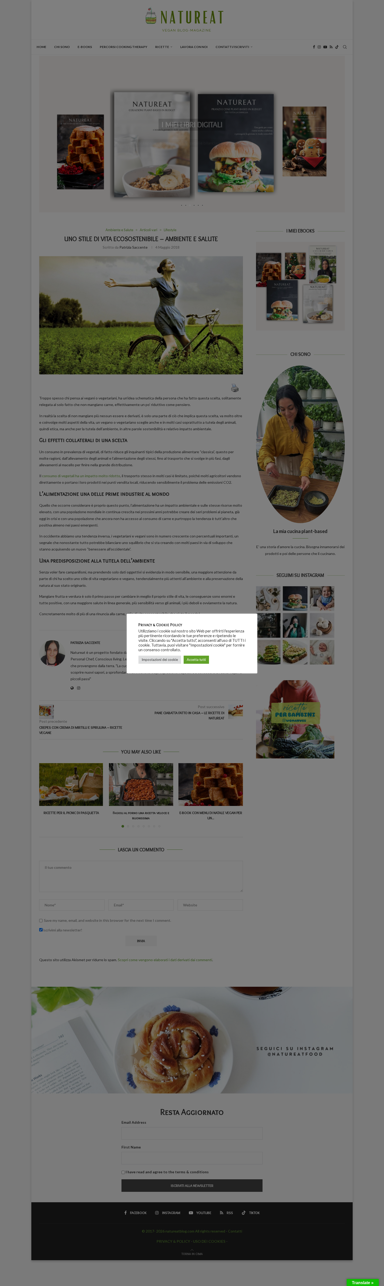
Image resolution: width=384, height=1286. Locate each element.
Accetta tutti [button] (196, 659)
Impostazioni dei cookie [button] (160, 659)
